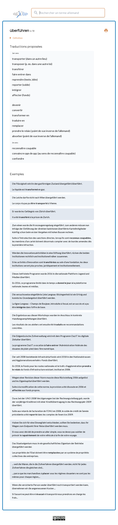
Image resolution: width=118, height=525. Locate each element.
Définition (18, 38)
